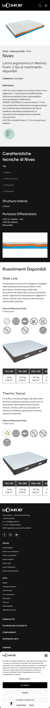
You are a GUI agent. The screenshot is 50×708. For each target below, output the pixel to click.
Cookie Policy (21, 705)
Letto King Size (8, 606)
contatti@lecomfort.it (11, 522)
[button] (46, 655)
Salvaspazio (7, 598)
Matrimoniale (7, 590)
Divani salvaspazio (9, 567)
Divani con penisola (9, 555)
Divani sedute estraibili (10, 571)
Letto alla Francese (9, 610)
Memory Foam (11, 178)
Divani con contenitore (11, 551)
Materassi (9, 185)
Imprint (31, 705)
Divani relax (7, 563)
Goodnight (18, 78)
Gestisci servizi (24, 679)
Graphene (9, 191)
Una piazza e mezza (9, 587)
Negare (25, 692)
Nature (8, 172)
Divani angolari (8, 548)
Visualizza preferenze (25, 700)
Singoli (5, 583)
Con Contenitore (8, 594)
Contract (6, 602)
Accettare (25, 685)
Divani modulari (8, 559)
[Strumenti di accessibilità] (11, 703)
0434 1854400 (9, 518)
